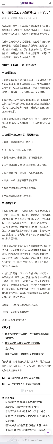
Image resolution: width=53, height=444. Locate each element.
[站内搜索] (50, 3)
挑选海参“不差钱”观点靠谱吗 (25, 378)
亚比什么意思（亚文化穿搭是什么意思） (25, 354)
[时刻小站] (26, 3)
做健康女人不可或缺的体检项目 (27, 384)
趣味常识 (14, 18)
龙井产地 (9, 348)
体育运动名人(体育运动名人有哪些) (22, 343)
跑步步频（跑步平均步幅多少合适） (23, 407)
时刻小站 (6, 18)
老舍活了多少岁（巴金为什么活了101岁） (25, 411)
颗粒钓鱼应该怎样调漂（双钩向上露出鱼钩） (27, 425)
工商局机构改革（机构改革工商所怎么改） (26, 430)
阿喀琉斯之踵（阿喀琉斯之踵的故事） (24, 402)
